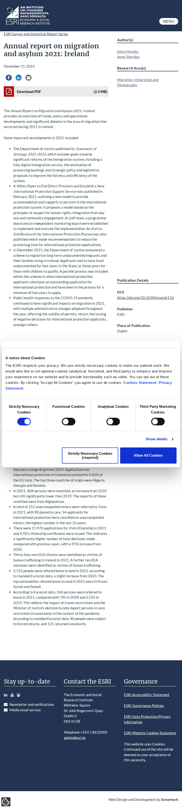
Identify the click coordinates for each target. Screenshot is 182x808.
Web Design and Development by (143, 799)
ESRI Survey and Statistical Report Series (36, 34)
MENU (168, 21)
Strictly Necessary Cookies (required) (90, 455)
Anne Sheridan (128, 57)
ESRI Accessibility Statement (146, 695)
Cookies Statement (140, 383)
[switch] (68, 421)
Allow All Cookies (148, 455)
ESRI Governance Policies (144, 705)
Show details (156, 439)
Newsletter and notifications (31, 704)
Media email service (25, 710)
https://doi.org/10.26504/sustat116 (145, 297)
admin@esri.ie (75, 737)
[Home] (27, 25)
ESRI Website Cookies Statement (150, 733)
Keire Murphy (128, 51)
